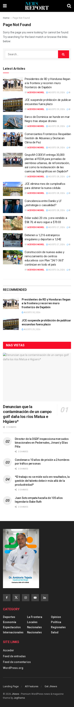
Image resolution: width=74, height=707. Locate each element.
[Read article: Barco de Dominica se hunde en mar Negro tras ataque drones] (13, 122)
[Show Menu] (5, 6)
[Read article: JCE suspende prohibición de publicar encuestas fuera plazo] (13, 105)
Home (6, 18)
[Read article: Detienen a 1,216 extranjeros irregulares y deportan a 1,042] (13, 240)
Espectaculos (12, 627)
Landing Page (11, 686)
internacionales (13, 632)
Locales (32, 622)
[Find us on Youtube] (35, 597)
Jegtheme (19, 698)
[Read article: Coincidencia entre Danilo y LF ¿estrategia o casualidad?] (13, 206)
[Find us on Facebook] (6, 597)
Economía (9, 622)
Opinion (56, 617)
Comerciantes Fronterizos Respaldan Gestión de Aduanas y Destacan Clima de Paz (48, 138)
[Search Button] (69, 6)
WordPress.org (13, 667)
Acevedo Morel (35, 92)
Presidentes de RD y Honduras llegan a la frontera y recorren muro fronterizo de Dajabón (47, 83)
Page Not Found (21, 18)
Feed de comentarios (17, 662)
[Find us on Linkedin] (44, 597)
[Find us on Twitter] (16, 597)
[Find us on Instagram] (25, 597)
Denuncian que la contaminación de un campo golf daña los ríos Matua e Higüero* (27, 414)
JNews (15, 694)
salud (54, 632)
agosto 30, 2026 (56, 92)
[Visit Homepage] (37, 6)
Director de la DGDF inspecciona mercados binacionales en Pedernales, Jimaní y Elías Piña (42, 442)
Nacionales (34, 627)
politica (56, 622)
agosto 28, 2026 (56, 126)
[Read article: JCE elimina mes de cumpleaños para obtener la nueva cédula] (13, 189)
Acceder (8, 650)
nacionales (34, 632)
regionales (58, 627)
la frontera (34, 617)
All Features (31, 686)
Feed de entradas (14, 656)
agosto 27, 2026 (56, 227)
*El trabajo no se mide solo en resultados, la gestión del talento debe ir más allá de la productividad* (42, 480)
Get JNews (51, 686)
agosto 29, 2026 (56, 109)
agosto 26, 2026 (56, 270)
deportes (9, 617)
